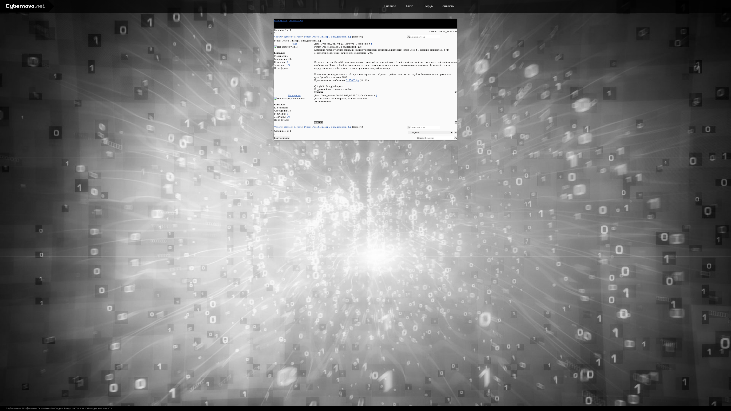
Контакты (447, 6)
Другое (288, 36)
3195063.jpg (352, 80)
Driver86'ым (43, 408)
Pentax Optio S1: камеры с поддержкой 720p (328, 36)
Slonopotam (294, 95)
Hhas (294, 43)
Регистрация (280, 20)
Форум (428, 6)
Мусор (298, 36)
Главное (390, 6)
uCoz (110, 408)
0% (288, 65)
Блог (409, 6)
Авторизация (296, 20)
